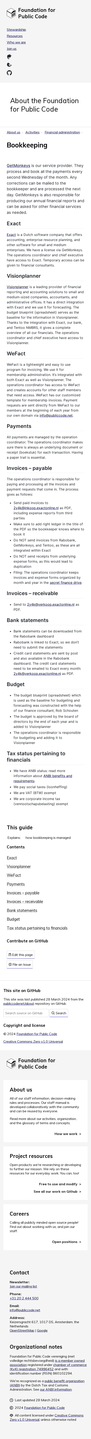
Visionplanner (19, 866)
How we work (66, 1134)
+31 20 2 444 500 (24, 1298)
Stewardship (16, 29)
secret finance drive (65, 582)
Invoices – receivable (25, 901)
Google (42, 1330)
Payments (16, 884)
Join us (12, 48)
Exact (12, 857)
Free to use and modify (58, 1184)
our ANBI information (56, 1389)
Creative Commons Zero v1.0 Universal (33, 1041)
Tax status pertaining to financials (37, 928)
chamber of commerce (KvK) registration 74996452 (48, 1367)
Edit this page (22, 955)
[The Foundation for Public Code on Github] (9, 72)
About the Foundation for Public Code (44, 104)
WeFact (14, 875)
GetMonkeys (18, 165)
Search (60, 1013)
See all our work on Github (55, 1191)
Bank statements (22, 910)
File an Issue (21, 964)
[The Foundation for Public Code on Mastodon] (9, 56)
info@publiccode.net (56, 415)
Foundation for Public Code (37, 1034)
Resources (15, 36)
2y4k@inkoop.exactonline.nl (36, 508)
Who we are (16, 42)
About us (13, 132)
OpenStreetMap (22, 1330)
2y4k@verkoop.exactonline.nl (50, 604)
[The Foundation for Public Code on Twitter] (9, 64)
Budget (13, 919)
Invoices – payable (23, 892)
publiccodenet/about (18, 1003)
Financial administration (62, 132)
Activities (32, 132)
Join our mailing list (23, 1286)
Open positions (64, 1242)
